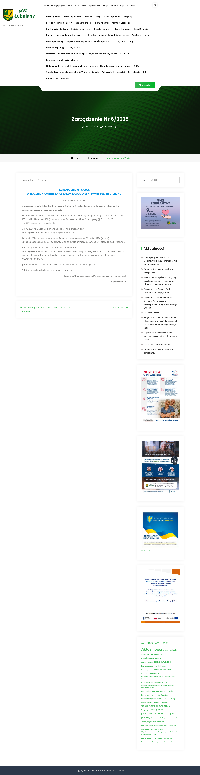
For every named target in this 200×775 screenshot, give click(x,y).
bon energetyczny (147, 670)
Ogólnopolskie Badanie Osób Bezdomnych (155, 702)
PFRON (167, 706)
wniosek (161, 729)
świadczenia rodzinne (168, 742)
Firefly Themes (117, 770)
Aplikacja (173, 650)
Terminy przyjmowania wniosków (152, 722)
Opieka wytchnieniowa (57, 29)
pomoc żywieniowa (150, 713)
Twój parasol (172, 725)
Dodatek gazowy (123, 29)
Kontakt (65, 78)
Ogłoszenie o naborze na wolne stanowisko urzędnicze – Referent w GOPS (160, 336)
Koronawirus (146, 691)
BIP (145, 72)
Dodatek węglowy (102, 29)
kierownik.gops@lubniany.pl (59, 5)
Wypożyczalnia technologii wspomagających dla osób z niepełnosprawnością (159, 733)
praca (163, 714)
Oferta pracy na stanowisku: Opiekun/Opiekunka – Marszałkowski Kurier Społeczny (161, 261)
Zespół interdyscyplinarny (108, 16)
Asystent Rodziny (147, 662)
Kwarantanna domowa (148, 695)
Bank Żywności (141, 29)
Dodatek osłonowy (162, 669)
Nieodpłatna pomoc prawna (152, 699)
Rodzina (88, 16)
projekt (170, 713)
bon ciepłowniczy (160, 666)
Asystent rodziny (125, 41)
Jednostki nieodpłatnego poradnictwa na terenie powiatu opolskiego (157, 686)
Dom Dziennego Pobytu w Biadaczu (112, 23)
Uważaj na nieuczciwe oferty (157, 344)
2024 (149, 643)
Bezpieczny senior (147, 666)
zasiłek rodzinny (147, 738)
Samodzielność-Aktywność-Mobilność (164, 718)
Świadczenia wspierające (163, 738)
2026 (165, 643)
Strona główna (53, 16)
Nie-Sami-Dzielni (84, 23)
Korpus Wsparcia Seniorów (59, 23)
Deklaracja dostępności (113, 72)
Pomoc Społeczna (72, 16)
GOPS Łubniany (109, 126)
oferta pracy (169, 698)
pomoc (159, 709)
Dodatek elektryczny (81, 29)
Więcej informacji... (145, 550)
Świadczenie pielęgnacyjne (150, 742)
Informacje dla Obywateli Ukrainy (62, 60)
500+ (143, 644)
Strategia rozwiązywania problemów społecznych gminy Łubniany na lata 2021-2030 (87, 54)
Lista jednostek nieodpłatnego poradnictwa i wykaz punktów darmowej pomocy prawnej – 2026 (92, 66)
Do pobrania (52, 78)
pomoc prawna (170, 710)
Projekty (128, 16)
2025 (158, 643)
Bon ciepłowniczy (54, 41)
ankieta (165, 650)
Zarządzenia (134, 72)
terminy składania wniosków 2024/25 (154, 725)
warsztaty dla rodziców (149, 729)
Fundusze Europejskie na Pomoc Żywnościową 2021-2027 (159, 677)
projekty (145, 717)
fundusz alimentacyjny (150, 673)
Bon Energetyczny (140, 35)
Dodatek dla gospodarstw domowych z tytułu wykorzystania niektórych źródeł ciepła (87, 35)
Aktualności (145, 85)
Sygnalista (75, 47)
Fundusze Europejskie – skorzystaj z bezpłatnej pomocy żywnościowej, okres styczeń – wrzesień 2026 (160, 281)
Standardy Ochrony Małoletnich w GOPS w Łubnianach (72, 72)
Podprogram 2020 (148, 710)
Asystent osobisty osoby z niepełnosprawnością (90, 41)
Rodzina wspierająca (56, 47)
